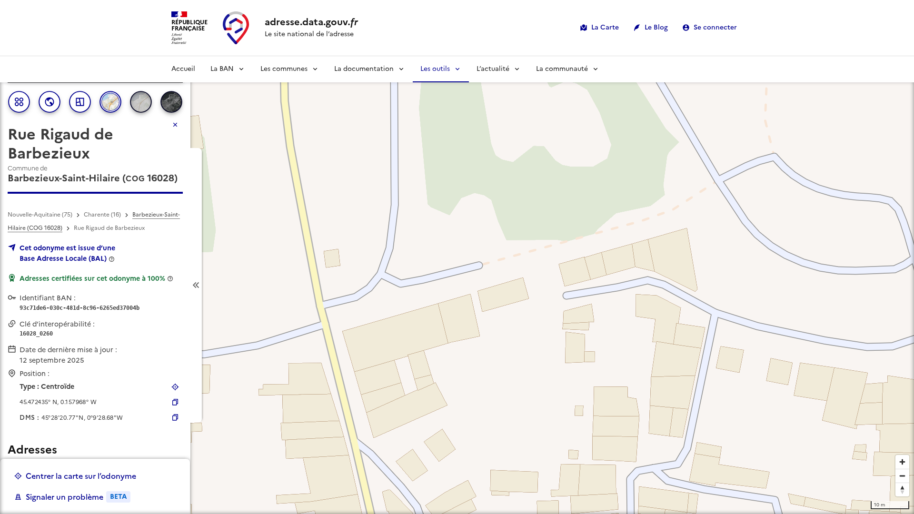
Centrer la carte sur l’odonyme (81, 476)
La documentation (364, 69)
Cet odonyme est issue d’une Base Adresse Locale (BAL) (67, 253)
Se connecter (715, 27)
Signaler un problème (76, 497)
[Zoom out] (902, 476)
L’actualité (493, 69)
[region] (457, 285)
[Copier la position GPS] (175, 402)
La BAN (222, 69)
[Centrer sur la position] (175, 387)
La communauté (562, 69)
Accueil (183, 69)
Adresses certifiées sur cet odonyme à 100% (92, 278)
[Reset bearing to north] (902, 489)
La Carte (605, 27)
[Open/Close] (196, 285)
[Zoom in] (902, 462)
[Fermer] (175, 124)
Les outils (435, 69)
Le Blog (656, 27)
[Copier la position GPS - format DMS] (175, 417)
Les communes (284, 69)
